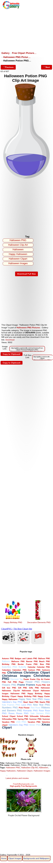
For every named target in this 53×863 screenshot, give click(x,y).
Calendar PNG (43, 667)
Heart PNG (33, 702)
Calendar (31, 667)
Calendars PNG (19, 670)
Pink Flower (24, 708)
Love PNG (26, 705)
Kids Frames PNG (11, 705)
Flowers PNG (9, 685)
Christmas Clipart (37, 672)
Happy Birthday (35, 694)
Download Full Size (26, 274)
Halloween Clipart (18, 258)
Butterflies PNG (9, 667)
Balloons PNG (18, 661)
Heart (25, 702)
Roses (11, 713)
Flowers (46, 682)
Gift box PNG (9, 688)
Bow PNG (45, 664)
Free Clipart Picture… (24, 53)
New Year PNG (41, 704)
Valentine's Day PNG (18, 725)
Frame (21, 684)
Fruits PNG (41, 685)
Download (10, 340)
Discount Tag (16, 679)
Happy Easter (44, 696)
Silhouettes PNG (9, 719)
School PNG (22, 716)
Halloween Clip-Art (18, 245)
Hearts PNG (45, 702)
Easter (26, 679)
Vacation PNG (34, 722)
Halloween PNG (18, 240)
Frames (30, 684)
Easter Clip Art (36, 679)
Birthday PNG (8, 664)
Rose (41, 710)
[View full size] (26, 178)
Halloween (18, 249)
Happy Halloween (18, 254)
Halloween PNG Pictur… (17, 57)
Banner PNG (32, 661)
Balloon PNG (44, 658)
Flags (21, 682)
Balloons (6, 661)
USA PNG (21, 722)
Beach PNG (44, 661)
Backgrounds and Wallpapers (36, 858)
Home (3, 858)
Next (48, 67)
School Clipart (8, 716)
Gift (48, 685)
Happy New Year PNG (31, 699)
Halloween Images (18, 263)
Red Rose (35, 707)
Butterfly (22, 667)
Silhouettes (45, 716)
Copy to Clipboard (11, 354)
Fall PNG (12, 682)
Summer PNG (35, 719)
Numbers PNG (10, 707)
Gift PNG (22, 688)
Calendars (6, 670)
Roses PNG (22, 713)
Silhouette (34, 716)
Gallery (5, 53)
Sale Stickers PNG (40, 713)
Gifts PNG (34, 688)
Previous (9, 67)
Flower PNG (33, 682)
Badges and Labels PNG (26, 658)
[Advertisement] (26, 29)
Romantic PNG (30, 710)
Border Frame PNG (28, 664)
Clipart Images (14, 858)
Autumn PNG (8, 658)
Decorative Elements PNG (39, 622)
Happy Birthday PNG (13, 622)
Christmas (14, 672)
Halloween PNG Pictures (28, 327)
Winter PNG (35, 725)
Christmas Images (16, 676)
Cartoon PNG (34, 670)
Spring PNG (23, 719)
